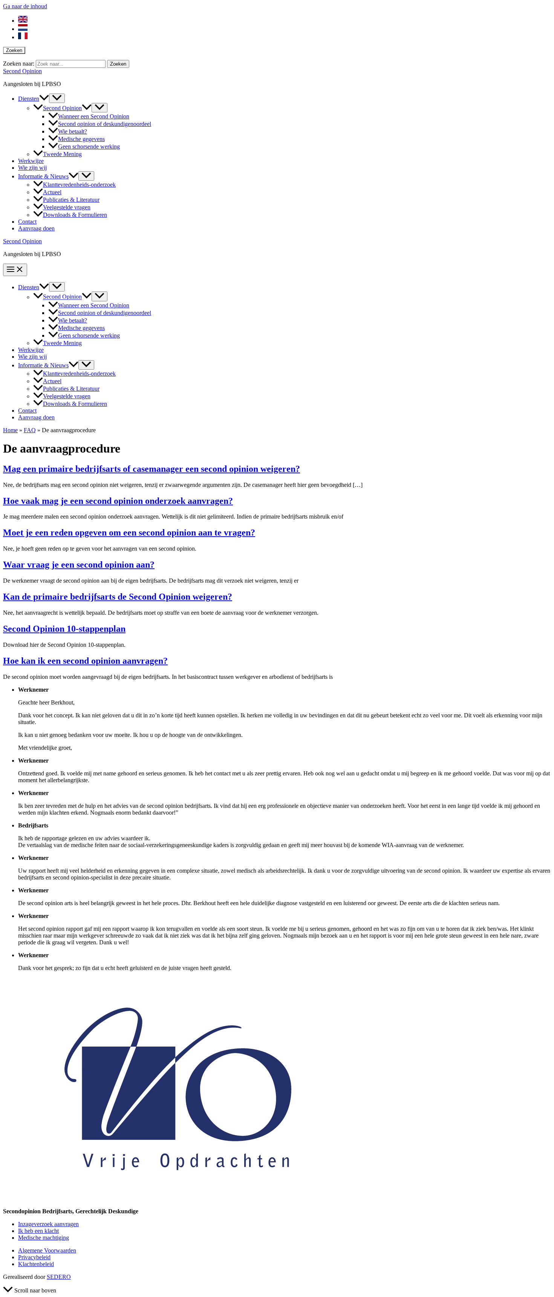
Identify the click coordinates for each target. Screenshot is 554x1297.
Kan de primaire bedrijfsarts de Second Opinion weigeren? (117, 597)
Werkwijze (31, 161)
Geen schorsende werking (89, 146)
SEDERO (59, 1277)
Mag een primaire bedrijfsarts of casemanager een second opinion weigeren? (151, 469)
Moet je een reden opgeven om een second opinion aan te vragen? (129, 532)
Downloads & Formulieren (75, 215)
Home (10, 430)
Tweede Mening (62, 154)
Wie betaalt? (72, 131)
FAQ (30, 430)
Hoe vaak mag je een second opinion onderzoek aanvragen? (118, 501)
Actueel (52, 192)
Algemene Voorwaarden (47, 1250)
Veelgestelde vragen (66, 207)
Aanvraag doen (36, 228)
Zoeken (14, 50)
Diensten (28, 98)
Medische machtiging (43, 1237)
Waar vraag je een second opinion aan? (79, 564)
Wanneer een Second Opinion (93, 116)
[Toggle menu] (57, 98)
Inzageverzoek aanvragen (48, 1224)
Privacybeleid (34, 1257)
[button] (44, 98)
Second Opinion (22, 71)
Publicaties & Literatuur (71, 199)
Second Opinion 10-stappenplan (64, 629)
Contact (27, 221)
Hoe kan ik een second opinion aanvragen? (85, 661)
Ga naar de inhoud (25, 6)
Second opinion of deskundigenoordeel (104, 124)
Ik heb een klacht (38, 1231)
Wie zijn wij (32, 167)
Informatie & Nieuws (43, 176)
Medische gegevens (81, 139)
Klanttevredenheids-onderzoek (79, 184)
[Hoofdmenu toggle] (15, 270)
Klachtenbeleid (36, 1264)
